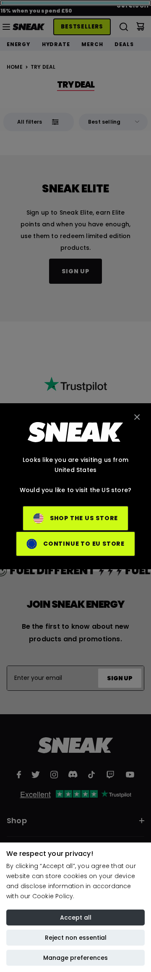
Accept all (75, 917)
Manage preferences (75, 958)
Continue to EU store (84, 543)
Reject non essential (76, 937)
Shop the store (84, 518)
